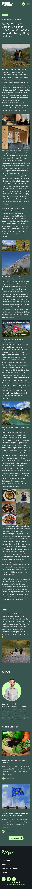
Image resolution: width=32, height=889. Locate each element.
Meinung (6, 733)
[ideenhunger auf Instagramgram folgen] (9, 879)
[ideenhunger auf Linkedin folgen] (14, 879)
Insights (5, 15)
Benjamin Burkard (9, 704)
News (5, 786)
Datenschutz (6, 864)
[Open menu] (27, 4)
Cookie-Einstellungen (10, 868)
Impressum (6, 860)
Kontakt (5, 872)
